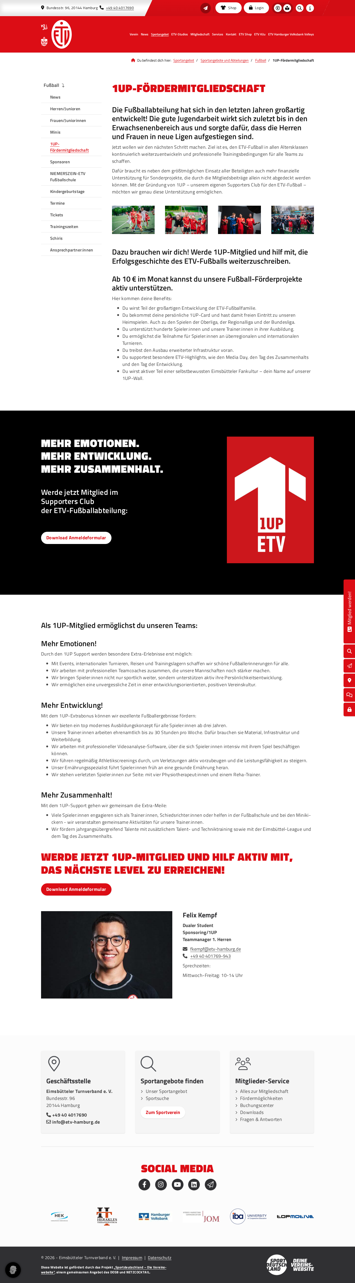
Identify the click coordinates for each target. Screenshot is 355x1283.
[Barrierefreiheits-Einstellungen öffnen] (278, 8)
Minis (55, 132)
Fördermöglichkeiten (261, 1098)
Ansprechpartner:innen (71, 250)
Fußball (260, 60)
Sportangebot (160, 34)
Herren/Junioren (65, 109)
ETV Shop (245, 34)
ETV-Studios (179, 34)
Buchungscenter (257, 1105)
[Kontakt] (349, 680)
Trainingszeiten (64, 226)
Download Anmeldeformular (76, 537)
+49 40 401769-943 (210, 956)
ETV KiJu (260, 34)
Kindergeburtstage (67, 191)
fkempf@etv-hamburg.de (215, 948)
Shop (231, 8)
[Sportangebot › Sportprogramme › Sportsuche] (349, 651)
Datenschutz (159, 1257)
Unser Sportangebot (166, 1091)
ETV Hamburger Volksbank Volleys (291, 34)
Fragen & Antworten (261, 1119)
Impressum (132, 1257)
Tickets (56, 215)
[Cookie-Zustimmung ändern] (13, 1270)
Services (217, 34)
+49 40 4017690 (120, 8)
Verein (134, 34)
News (144, 34)
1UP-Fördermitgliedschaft (69, 147)
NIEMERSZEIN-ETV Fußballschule (68, 176)
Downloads (252, 1112)
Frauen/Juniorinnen (68, 120)
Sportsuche (157, 1098)
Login (259, 8)
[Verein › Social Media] (349, 694)
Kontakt (231, 34)
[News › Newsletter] (205, 8)
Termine (57, 203)
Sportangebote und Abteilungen (225, 60)
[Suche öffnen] (300, 8)
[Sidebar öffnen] (310, 8)
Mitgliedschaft (199, 34)
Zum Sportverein (163, 1112)
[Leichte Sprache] (287, 8)
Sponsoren (60, 162)
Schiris (56, 238)
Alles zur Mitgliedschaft (264, 1091)
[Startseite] (61, 34)
